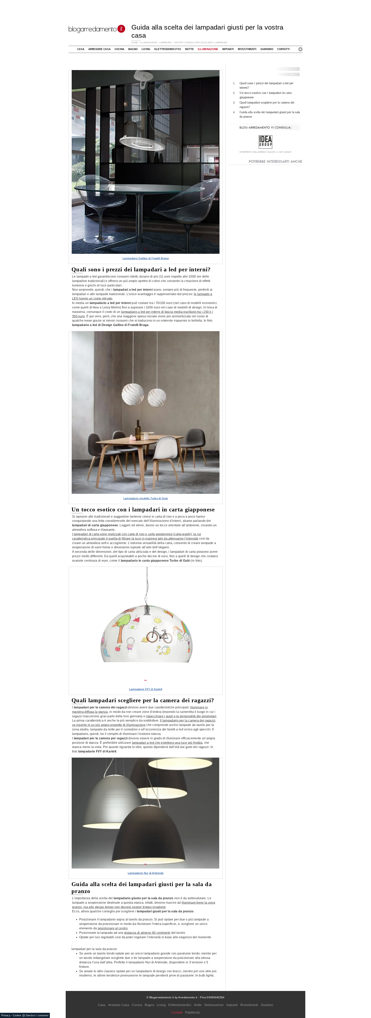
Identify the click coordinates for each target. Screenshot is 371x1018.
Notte (198, 1005)
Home (134, 42)
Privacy (5, 1015)
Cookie (17, 1015)
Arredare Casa (118, 1005)
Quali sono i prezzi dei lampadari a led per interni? (267, 85)
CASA (80, 49)
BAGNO (133, 49)
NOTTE (189, 49)
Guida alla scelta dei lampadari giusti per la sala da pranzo (270, 114)
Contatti (283, 49)
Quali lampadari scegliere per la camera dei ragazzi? (267, 105)
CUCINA (119, 49)
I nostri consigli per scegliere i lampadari (200, 42)
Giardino (267, 1005)
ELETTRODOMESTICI (167, 49)
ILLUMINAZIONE (148, 42)
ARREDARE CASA (99, 49)
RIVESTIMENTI (247, 49)
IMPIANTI (228, 49)
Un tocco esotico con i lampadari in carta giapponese (266, 95)
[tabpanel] (146, 167)
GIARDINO (266, 49)
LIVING (146, 49)
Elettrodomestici (179, 1005)
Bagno (149, 1005)
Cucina (137, 1005)
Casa (102, 1005)
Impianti (231, 1005)
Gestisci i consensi (37, 1015)
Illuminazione (214, 1005)
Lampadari (165, 42)
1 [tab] (145, 249)
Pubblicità (192, 1012)
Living (161, 1005)
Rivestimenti (249, 1005)
